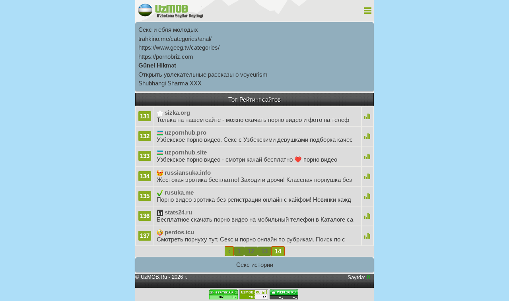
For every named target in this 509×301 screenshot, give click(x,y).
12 (251, 251)
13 (264, 251)
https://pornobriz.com (165, 56)
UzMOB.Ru (154, 277)
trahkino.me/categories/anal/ (175, 38)
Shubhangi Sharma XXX (170, 83)
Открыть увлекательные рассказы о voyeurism (203, 74)
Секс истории (254, 264)
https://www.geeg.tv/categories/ (179, 47)
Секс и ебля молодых (168, 29)
